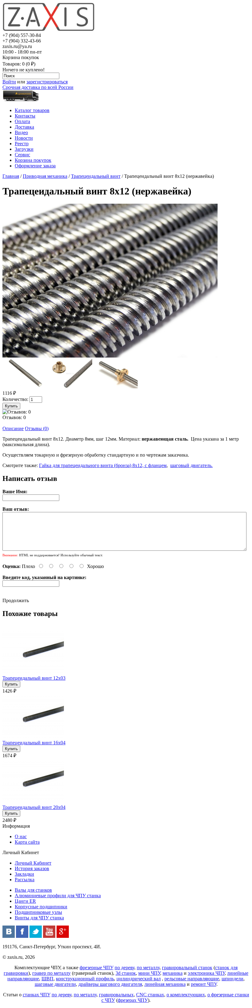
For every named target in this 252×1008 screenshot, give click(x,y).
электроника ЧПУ (206, 973)
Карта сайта (27, 842)
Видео (21, 132)
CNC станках (150, 994)
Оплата (22, 121)
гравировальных (116, 994)
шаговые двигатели (55, 984)
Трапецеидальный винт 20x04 (33, 807)
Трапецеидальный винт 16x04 (33, 742)
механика (173, 973)
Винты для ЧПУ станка (39, 917)
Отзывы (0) (37, 428)
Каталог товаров (32, 110)
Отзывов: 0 (14, 417)
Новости (24, 138)
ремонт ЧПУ (203, 984)
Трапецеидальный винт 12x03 (33, 678)
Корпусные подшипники (41, 906)
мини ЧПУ (149, 973)
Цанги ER (25, 901)
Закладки (24, 874)
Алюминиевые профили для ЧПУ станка (58, 895)
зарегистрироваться (47, 81)
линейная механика (165, 984)
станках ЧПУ (36, 994)
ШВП (47, 978)
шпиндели (232, 978)
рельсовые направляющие (191, 978)
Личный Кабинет (33, 863)
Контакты (25, 115)
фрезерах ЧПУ (133, 1000)
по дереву (124, 967)
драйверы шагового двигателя (110, 984)
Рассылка (24, 879)
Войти (9, 81)
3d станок (126, 973)
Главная (10, 176)
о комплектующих (186, 994)
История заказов (32, 868)
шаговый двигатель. (191, 465)
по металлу (148, 967)
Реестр (22, 143)
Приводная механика (45, 176)
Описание (13, 428)
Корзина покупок (33, 160)
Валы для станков (33, 890)
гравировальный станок (187, 967)
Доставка (24, 127)
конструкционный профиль (85, 978)
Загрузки (24, 149)
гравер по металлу (51, 973)
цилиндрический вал (138, 978)
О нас (21, 836)
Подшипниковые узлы (38, 912)
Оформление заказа (35, 165)
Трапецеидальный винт (95, 176)
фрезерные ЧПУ (96, 967)
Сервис (22, 154)
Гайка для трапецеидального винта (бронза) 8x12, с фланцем (103, 465)
